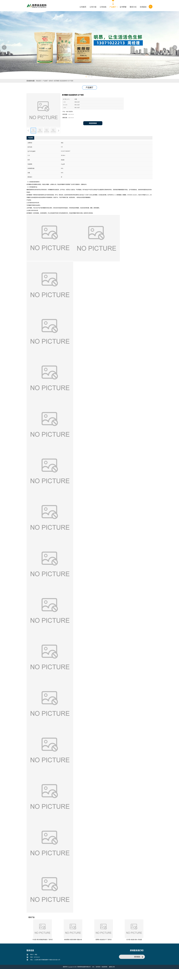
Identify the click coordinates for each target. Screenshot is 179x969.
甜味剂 (51, 80)
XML (93, 967)
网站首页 (38, 80)
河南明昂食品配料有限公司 (84, 967)
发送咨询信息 (93, 123)
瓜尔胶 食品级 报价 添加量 (134, 939)
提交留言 (137, 957)
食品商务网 (104, 967)
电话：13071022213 (35, 957)
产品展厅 (45, 80)
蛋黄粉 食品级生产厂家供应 (104, 939)
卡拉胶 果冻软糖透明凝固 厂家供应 (42, 939)
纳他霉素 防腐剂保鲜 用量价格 (73, 939)
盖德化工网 (112, 967)
